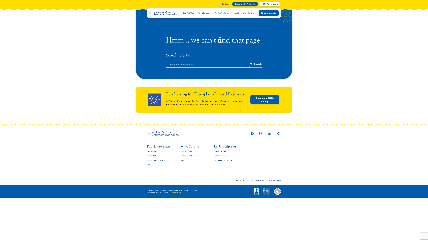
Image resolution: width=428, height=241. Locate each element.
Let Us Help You (221, 156)
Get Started (152, 151)
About (236, 13)
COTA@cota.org (175, 192)
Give (182, 160)
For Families (188, 13)
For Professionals (222, 13)
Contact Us (218, 151)
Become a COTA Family (245, 4)
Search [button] (258, 64)
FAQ (149, 165)
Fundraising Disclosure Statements (266, 180)
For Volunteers (204, 13)
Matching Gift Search (190, 156)
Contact (225, 4)
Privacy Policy (242, 180)
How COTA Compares (156, 160)
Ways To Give (248, 13)
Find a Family (270, 13)
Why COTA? (152, 156)
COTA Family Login (269, 4)
